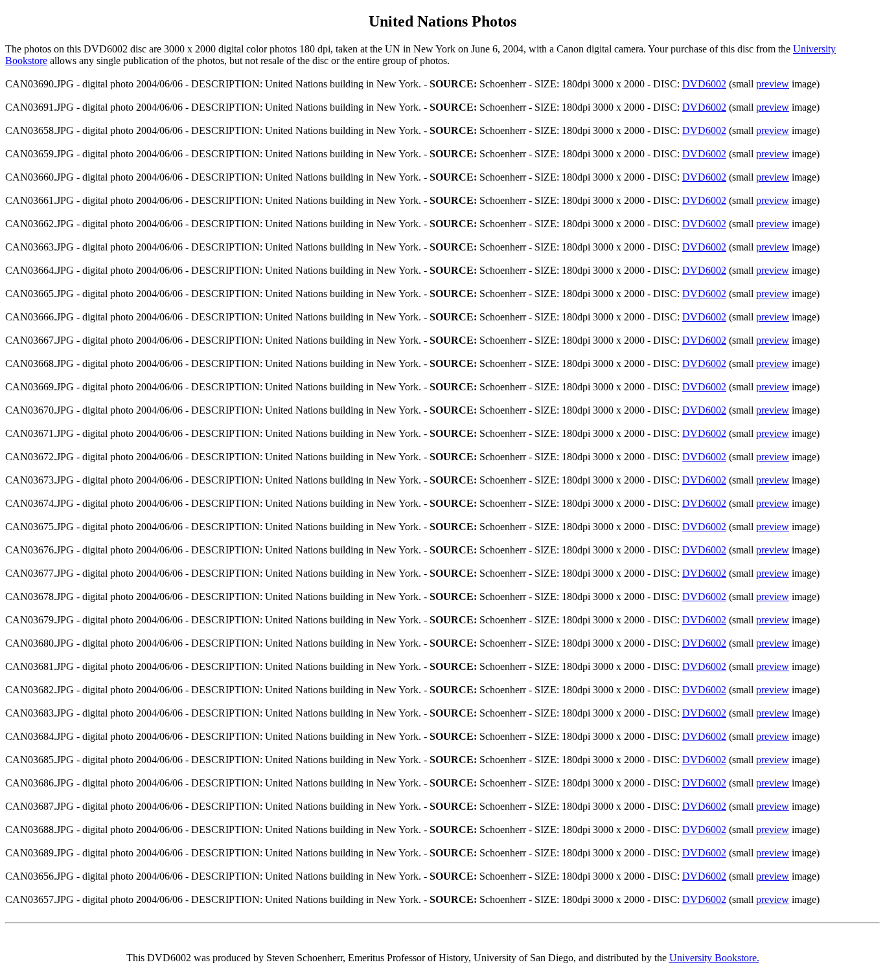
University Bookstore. (714, 957)
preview (772, 83)
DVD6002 (704, 83)
